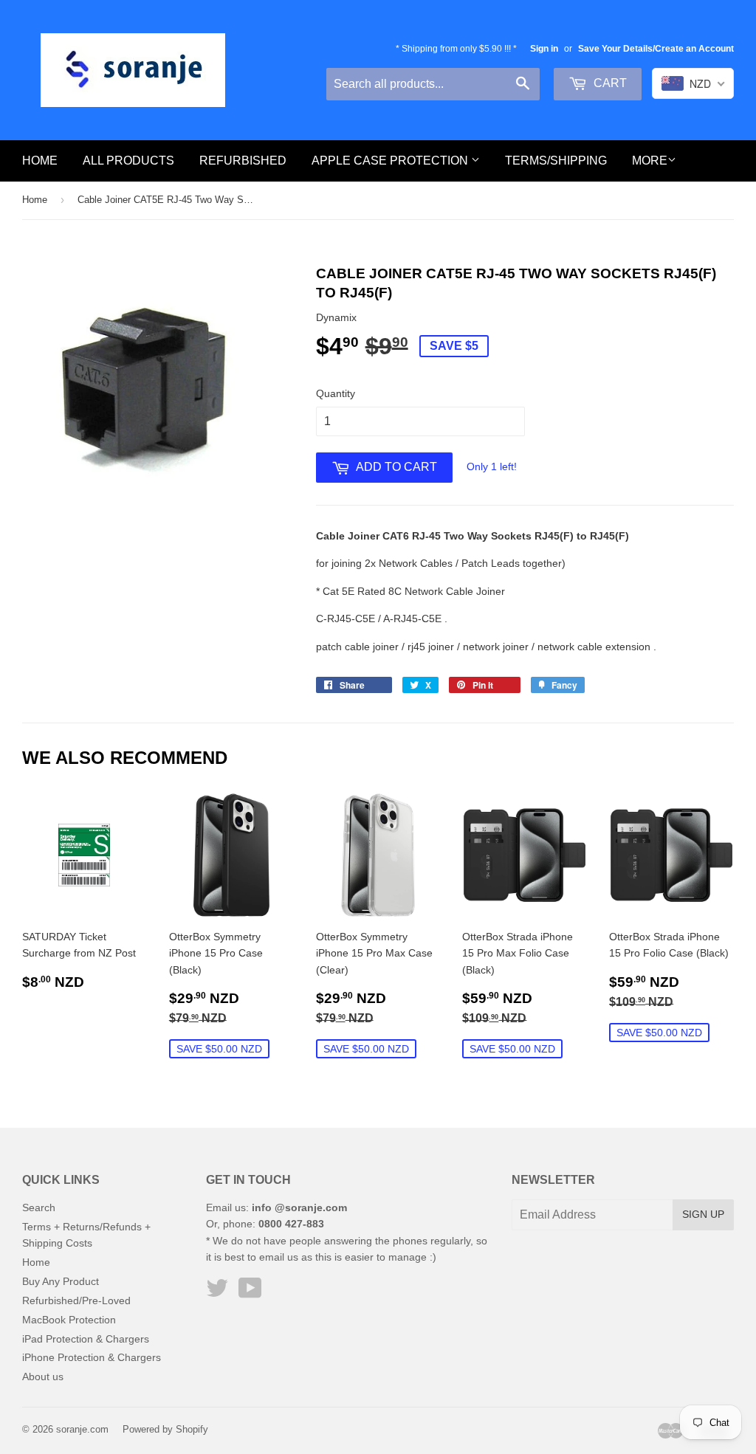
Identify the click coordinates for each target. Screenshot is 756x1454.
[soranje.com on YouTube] (250, 1293)
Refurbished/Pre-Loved (76, 1300)
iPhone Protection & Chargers (91, 1357)
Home (40, 160)
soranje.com (82, 1429)
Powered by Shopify (165, 1429)
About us (42, 1376)
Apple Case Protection (391, 160)
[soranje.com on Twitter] (217, 1293)
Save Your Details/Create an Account (656, 49)
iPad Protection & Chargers (85, 1339)
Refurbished (242, 160)
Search (38, 1207)
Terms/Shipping (556, 160)
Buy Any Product (60, 1281)
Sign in (544, 49)
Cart (609, 83)
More (649, 160)
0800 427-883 (291, 1224)
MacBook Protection (69, 1320)
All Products (128, 160)
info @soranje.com (299, 1207)
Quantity (335, 393)
